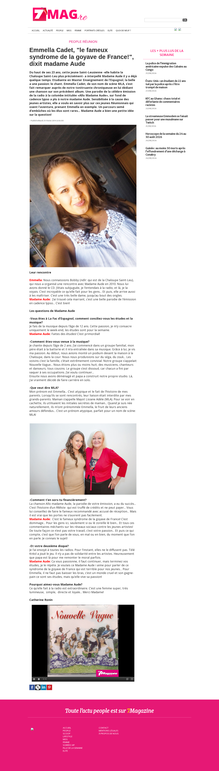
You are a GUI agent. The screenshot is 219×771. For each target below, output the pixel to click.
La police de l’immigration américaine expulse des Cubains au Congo (166, 66)
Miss (69, 30)
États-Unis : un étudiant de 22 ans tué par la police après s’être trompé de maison (166, 84)
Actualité (48, 30)
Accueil (36, 30)
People (59, 30)
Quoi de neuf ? (123, 30)
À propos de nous (109, 733)
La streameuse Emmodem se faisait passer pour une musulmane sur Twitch (167, 119)
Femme (78, 30)
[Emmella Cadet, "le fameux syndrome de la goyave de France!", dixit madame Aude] (83, 126)
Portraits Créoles (95, 30)
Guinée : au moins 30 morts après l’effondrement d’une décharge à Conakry (165, 151)
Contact (103, 727)
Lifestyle (67, 736)
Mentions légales (108, 730)
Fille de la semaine (73, 747)
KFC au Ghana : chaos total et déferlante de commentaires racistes (163, 102)
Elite (110, 30)
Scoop (66, 733)
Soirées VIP (69, 745)
